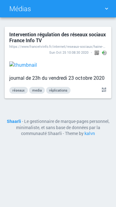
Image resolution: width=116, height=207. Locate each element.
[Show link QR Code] (103, 90)
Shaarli (14, 121)
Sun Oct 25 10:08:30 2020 (68, 52)
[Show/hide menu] (106, 9)
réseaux (18, 90)
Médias (20, 8)
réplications (58, 90)
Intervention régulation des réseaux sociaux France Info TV (57, 37)
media (37, 90)
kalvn (89, 133)
